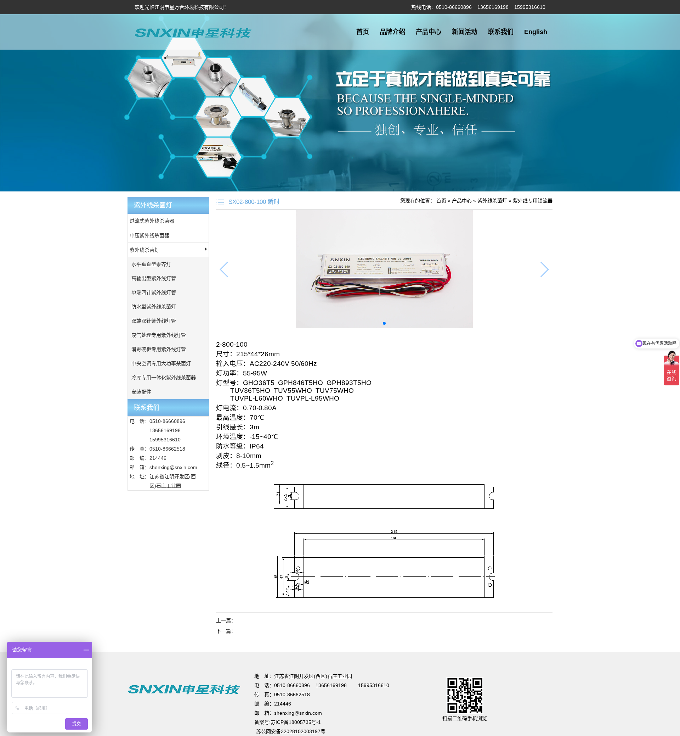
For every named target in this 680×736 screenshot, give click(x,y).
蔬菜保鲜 (221, 649)
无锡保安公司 (247, 649)
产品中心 (428, 31)
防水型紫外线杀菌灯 (153, 307)
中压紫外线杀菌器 (149, 235)
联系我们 (501, 31)
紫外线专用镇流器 (532, 200)
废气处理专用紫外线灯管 (158, 335)
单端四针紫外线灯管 (153, 292)
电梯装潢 (174, 649)
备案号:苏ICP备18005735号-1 (287, 722)
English (535, 31)
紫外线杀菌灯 (144, 250)
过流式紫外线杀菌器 (152, 221)
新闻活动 (464, 31)
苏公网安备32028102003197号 (290, 731)
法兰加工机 (276, 649)
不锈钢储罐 (197, 649)
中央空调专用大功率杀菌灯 (161, 363)
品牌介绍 (392, 31)
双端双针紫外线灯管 (153, 321)
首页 (362, 31)
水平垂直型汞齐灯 (151, 264)
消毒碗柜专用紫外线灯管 (158, 349)
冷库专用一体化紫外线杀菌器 (163, 377)
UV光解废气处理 (113, 649)
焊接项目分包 (148, 649)
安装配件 (141, 392)
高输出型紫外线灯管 (153, 278)
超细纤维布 (302, 649)
